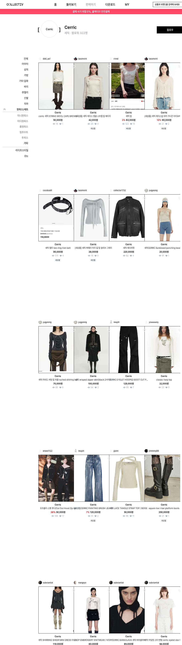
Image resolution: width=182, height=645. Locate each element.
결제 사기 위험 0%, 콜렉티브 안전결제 (91, 11)
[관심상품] (73, 66)
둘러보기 (71, 4)
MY (127, 4)
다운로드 (110, 4)
